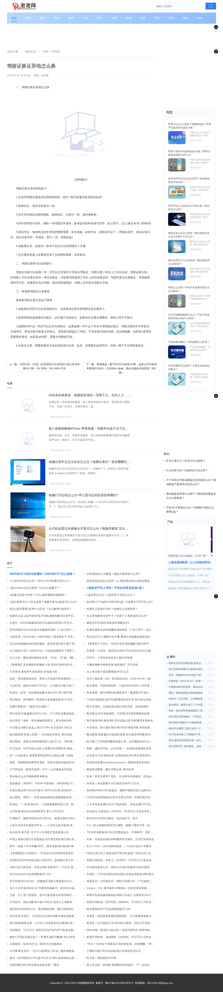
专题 (114, 18)
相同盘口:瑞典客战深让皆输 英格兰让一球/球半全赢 (191, 588)
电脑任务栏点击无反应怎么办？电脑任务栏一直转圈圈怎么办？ (90, 462)
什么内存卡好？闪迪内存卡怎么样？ (187, 470)
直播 (128, 18)
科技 (200, 18)
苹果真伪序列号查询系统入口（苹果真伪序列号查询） (190, 582)
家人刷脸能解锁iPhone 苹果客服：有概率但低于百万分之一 (90, 428)
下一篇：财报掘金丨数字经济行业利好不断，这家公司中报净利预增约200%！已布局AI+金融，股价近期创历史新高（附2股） (121, 368)
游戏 (185, 18)
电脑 (28, 18)
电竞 (57, 18)
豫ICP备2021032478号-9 (119, 983)
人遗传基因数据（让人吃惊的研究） (190, 562)
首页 (14, 18)
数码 (71, 18)
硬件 (42, 18)
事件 (100, 18)
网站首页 (30, 51)
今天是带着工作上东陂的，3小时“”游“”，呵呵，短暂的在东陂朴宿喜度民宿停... (190, 575)
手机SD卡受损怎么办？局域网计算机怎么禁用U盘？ (190, 509)
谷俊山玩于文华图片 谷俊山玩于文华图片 (190, 568)
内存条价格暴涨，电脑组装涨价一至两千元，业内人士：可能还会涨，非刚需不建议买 (90, 395)
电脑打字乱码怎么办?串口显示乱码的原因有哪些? (83, 495)
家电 (171, 18)
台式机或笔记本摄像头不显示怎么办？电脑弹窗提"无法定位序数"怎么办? (90, 528)
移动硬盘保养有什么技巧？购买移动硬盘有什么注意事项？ (191, 495)
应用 (142, 18)
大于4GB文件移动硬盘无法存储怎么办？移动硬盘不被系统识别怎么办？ (191, 482)
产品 (85, 18)
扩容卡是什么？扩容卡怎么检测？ (185, 460)
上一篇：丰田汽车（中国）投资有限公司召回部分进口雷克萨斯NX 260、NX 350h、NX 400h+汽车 (44, 366)
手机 (157, 18)
